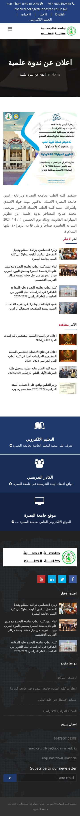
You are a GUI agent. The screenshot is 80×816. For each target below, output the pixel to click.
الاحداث (26, 14)
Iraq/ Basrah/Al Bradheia (59, 758)
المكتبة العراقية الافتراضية (60, 711)
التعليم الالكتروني (41, 19)
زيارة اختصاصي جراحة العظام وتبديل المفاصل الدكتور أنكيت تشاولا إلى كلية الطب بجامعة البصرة (34, 254)
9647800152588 (59, 4)
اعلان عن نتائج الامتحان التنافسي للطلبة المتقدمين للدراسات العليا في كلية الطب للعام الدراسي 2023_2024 (32, 356)
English (60, 14)
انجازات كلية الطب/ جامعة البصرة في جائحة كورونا (43, 688)
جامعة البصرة (40, 809)
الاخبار (43, 14)
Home (56, 74)
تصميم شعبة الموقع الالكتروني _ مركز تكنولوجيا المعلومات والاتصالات (42, 803)
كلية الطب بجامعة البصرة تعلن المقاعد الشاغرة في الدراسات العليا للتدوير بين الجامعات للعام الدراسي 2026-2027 (33, 292)
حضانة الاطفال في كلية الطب (57, 700)
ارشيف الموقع (67, 677)
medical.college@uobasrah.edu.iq (38, 9)
